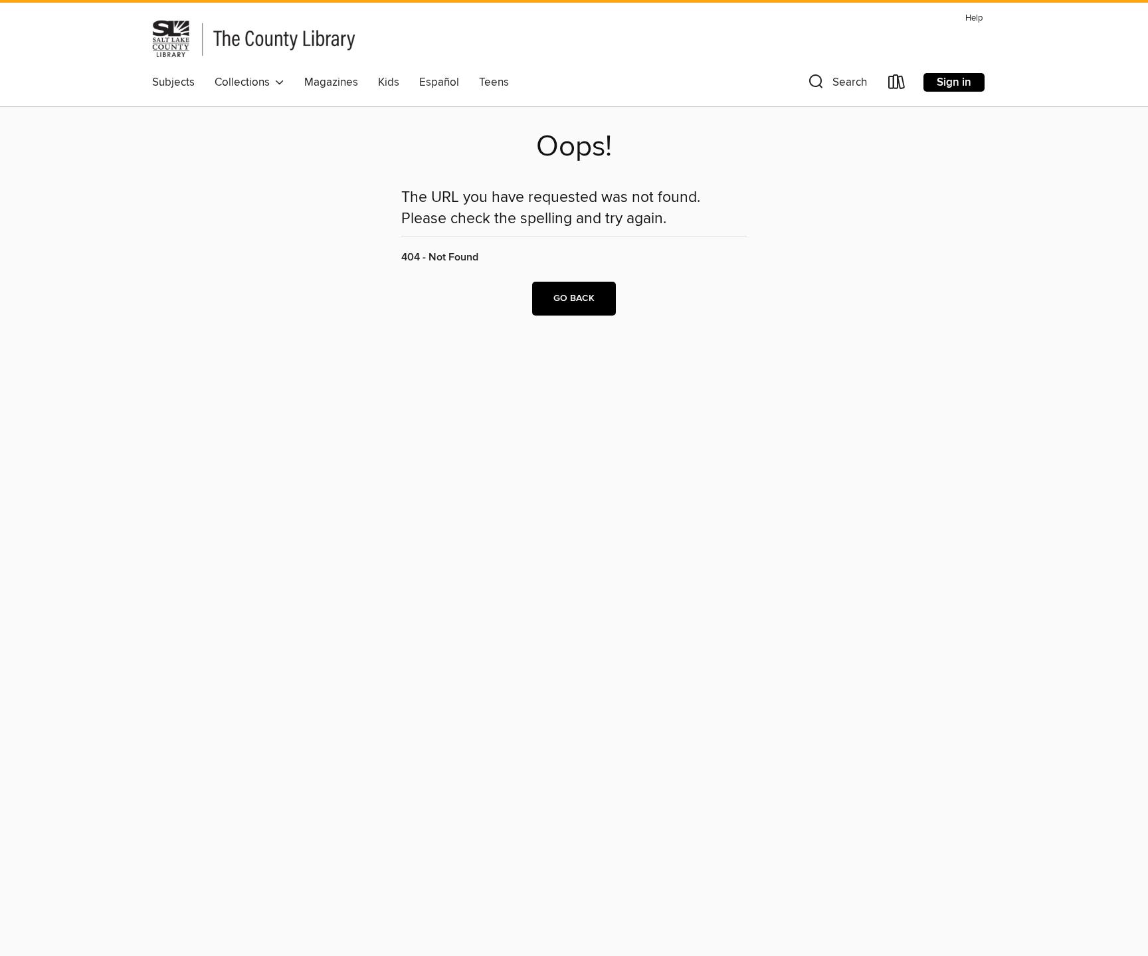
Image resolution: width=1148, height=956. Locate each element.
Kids (388, 82)
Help (974, 18)
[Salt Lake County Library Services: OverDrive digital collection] (298, 38)
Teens (494, 82)
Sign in (954, 82)
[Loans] (897, 85)
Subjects (173, 82)
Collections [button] (245, 82)
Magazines (331, 82)
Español (439, 82)
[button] (836, 85)
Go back (574, 298)
